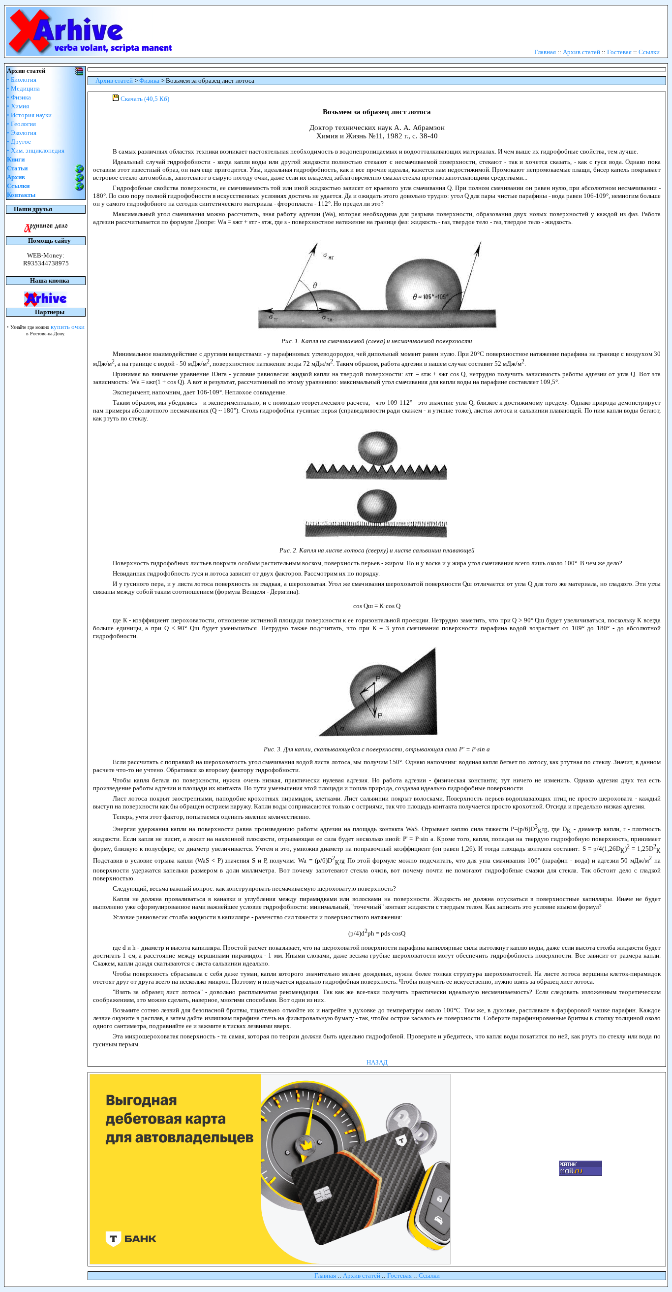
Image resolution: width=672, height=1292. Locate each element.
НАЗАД (377, 1062)
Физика (149, 80)
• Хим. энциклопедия (35, 150)
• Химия (18, 106)
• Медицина (23, 88)
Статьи (17, 168)
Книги (16, 159)
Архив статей (581, 52)
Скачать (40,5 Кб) (145, 98)
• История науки (29, 115)
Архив (16, 177)
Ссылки (649, 52)
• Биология (21, 79)
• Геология (21, 124)
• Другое (19, 141)
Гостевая (619, 52)
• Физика (19, 97)
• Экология (21, 132)
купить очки (68, 326)
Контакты (21, 194)
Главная (545, 52)
